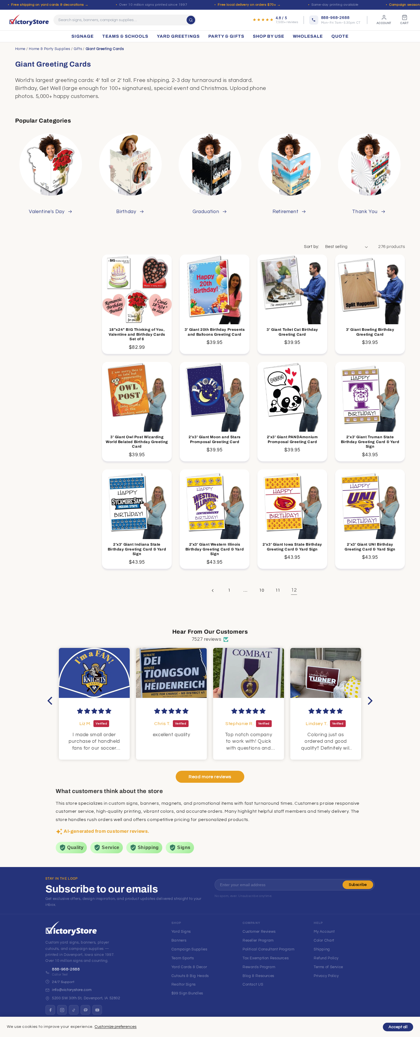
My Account (324, 932)
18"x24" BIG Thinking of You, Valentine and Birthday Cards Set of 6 (137, 334)
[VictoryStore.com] (29, 20)
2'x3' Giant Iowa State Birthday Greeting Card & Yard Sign (292, 546)
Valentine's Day (46, 211)
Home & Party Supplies (49, 49)
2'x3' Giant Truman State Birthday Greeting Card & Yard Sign (370, 442)
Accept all (398, 1027)
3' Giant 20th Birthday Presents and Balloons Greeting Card (215, 332)
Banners (178, 940)
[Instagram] (62, 1010)
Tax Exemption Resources (266, 958)
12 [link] (294, 590)
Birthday (126, 211)
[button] (51, 700)
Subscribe (358, 885)
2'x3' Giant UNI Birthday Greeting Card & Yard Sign (370, 546)
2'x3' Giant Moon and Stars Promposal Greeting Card (215, 439)
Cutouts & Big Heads (190, 976)
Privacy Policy (326, 976)
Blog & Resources (258, 976)
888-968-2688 (66, 969)
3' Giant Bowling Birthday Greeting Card (370, 332)
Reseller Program (258, 940)
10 (261, 590)
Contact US (253, 984)
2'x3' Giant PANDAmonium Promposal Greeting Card (292, 439)
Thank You (365, 211)
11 (277, 590)
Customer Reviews (259, 932)
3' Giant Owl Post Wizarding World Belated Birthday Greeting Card (137, 442)
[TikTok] (74, 1010)
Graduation (206, 211)
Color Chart (324, 940)
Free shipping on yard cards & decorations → (50, 5)
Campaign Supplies (189, 949)
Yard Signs (181, 932)
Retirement (285, 211)
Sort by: (311, 247)
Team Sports (182, 958)
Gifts (78, 49)
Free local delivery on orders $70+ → (249, 5)
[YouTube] (97, 1010)
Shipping (322, 949)
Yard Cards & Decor (189, 967)
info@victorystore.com (71, 990)
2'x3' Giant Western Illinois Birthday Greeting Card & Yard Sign (214, 549)
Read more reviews (210, 776)
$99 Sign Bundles (187, 993)
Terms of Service (328, 967)
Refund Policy (326, 958)
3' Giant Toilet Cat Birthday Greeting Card (292, 332)
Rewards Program (259, 967)
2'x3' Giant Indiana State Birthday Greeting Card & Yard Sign (137, 549)
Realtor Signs (183, 984)
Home (20, 49)
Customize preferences (116, 1027)
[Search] (191, 20)
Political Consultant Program (269, 949)
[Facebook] (50, 1010)
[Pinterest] (85, 1010)
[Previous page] (212, 590)
